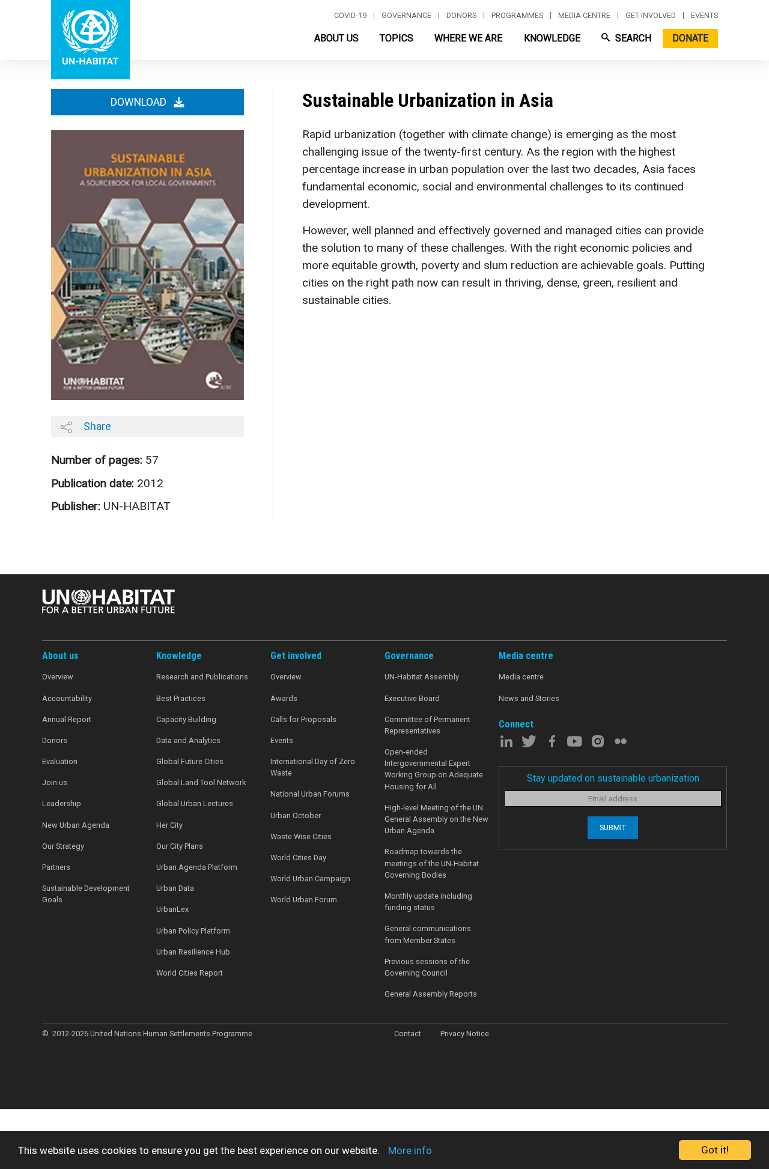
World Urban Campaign (310, 878)
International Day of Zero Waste (312, 767)
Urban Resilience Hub (193, 951)
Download (140, 102)
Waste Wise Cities (301, 836)
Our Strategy (63, 846)
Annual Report (66, 719)
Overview (57, 676)
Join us (54, 782)
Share (96, 426)
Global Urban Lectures (194, 803)
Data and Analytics (188, 740)
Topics (396, 38)
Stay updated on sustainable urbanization (613, 778)
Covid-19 (350, 15)
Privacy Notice (464, 1033)
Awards (283, 698)
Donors (461, 15)
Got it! (715, 1150)
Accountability (67, 698)
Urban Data (175, 888)
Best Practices (180, 698)
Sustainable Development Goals (86, 894)
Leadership (61, 803)
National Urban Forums (310, 793)
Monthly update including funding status (428, 901)
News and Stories (529, 698)
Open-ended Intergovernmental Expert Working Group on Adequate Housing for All (433, 769)
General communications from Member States (427, 934)
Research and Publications (202, 676)
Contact (407, 1033)
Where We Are (468, 38)
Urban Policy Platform (193, 930)
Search (632, 38)
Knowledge (552, 38)
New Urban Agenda (75, 825)
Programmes (517, 15)
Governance (406, 15)
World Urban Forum (303, 899)
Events (704, 15)
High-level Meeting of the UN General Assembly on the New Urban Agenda (436, 819)
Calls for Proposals (303, 719)
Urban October (295, 815)
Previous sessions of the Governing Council (427, 967)
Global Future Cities (189, 761)
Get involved (650, 15)
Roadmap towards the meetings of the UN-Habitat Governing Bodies (431, 863)
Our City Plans (179, 846)
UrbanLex (172, 909)
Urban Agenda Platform (196, 867)
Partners (56, 867)
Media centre (584, 15)
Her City (169, 825)
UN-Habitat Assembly (421, 676)
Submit (613, 827)
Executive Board (412, 698)
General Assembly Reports (430, 993)
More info (410, 1150)
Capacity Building (186, 719)
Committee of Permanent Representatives (427, 725)
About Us (336, 38)
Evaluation (60, 761)
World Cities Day (298, 857)
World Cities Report (189, 972)
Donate (690, 38)
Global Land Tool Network (201, 782)
